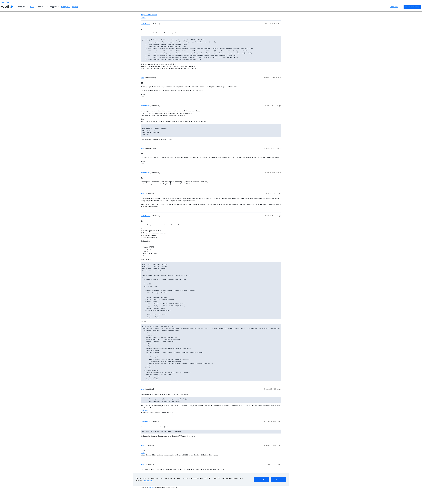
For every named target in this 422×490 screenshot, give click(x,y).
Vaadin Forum (5, 2)
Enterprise (65, 7)
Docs (32, 7)
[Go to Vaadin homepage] (7, 7)
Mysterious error (149, 14)
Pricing (75, 7)
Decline (261, 479)
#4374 (143, 453)
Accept (278, 479)
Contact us (394, 7)
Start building (412, 7)
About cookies (147, 481)
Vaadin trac (144, 410)
